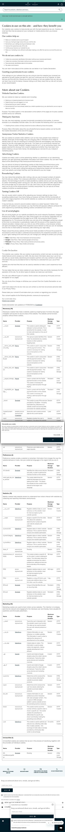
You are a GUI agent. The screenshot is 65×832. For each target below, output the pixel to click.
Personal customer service (8, 772)
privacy (18, 799)
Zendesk (17, 326)
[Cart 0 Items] (62, 4)
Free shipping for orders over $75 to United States (40, 771)
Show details (57, 435)
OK (53, 439)
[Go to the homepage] (31, 4)
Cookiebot (38, 305)
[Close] (53, 805)
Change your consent (8, 301)
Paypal (17, 378)
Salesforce (18, 477)
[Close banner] (64, 1)
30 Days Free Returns (56, 771)
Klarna (17, 346)
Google (17, 654)
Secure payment (24, 771)
